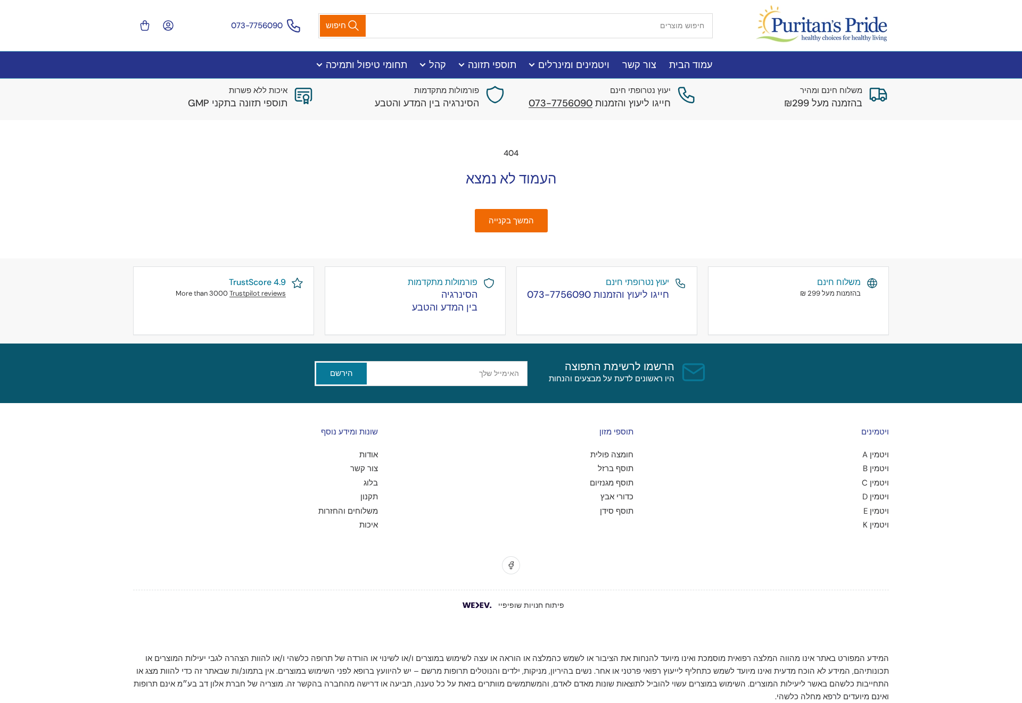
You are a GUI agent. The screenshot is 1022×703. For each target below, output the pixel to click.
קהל (437, 64)
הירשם (341, 373)
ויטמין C (875, 483)
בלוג (371, 483)
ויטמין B (876, 468)
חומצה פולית (611, 454)
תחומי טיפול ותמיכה (366, 64)
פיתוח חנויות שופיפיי (531, 605)
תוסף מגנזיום (611, 483)
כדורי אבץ (616, 496)
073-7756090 (257, 25)
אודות (368, 454)
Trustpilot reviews (257, 293)
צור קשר (639, 64)
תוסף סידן (616, 511)
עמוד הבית (690, 64)
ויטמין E (876, 511)
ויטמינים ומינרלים (573, 64)
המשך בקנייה (511, 220)
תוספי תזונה (492, 64)
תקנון (369, 496)
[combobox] (515, 25)
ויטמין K (876, 525)
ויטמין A (875, 454)
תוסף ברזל (615, 468)
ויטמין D (875, 496)
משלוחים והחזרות (348, 511)
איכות (368, 525)
